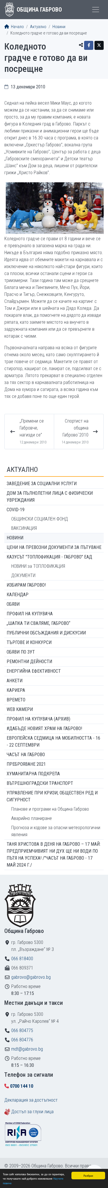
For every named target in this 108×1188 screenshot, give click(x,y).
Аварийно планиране (31, 818)
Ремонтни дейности (29, 661)
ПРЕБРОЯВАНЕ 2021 (26, 764)
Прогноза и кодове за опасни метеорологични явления (55, 831)
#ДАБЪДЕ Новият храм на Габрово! (44, 728)
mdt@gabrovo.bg (27, 1049)
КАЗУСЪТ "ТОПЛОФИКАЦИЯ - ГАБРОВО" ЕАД (49, 557)
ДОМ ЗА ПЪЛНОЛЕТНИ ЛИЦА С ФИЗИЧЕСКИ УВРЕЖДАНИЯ (50, 496)
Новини (58, 26)
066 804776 (22, 1040)
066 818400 (22, 958)
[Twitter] (99, 45)
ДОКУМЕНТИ (23, 575)
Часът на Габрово (26, 754)
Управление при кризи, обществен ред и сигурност (52, 796)
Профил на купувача (30, 613)
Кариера (16, 690)
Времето (16, 700)
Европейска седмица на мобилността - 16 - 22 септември (53, 741)
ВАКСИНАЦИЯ (24, 528)
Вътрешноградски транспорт (40, 783)
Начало (17, 26)
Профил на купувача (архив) (38, 719)
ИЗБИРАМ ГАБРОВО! (26, 585)
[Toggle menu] (95, 9)
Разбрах (88, 1175)
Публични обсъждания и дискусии (46, 633)
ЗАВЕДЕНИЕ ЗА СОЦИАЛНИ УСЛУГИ (42, 483)
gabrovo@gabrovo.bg (31, 977)
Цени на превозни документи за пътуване (54, 547)
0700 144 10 (21, 1086)
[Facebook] (88, 45)
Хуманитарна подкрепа (33, 773)
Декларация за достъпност (31, 1100)
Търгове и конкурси (29, 642)
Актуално (38, 26)
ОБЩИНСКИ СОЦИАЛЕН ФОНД (39, 519)
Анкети (14, 680)
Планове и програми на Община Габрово (50, 809)
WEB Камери (20, 709)
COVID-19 (15, 509)
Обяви (13, 604)
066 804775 (22, 1030)
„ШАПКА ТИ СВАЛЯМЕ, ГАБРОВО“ (38, 623)
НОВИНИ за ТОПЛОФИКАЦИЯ (38, 566)
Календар (18, 594)
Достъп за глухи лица (32, 1111)
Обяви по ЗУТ (21, 652)
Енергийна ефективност (34, 671)
